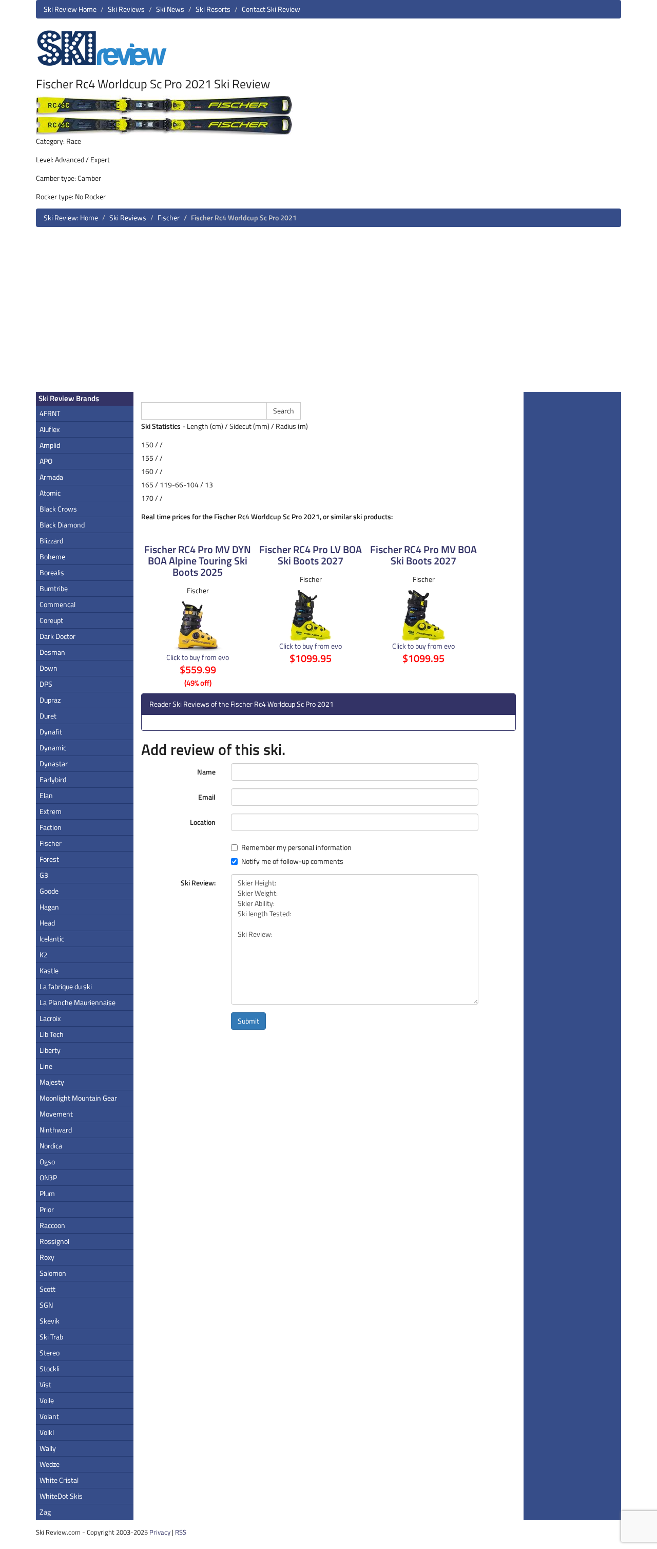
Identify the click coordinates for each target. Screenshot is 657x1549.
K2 (44, 954)
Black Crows (58, 508)
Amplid (50, 445)
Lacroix (50, 1018)
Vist (45, 1384)
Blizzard (51, 540)
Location (203, 822)
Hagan (49, 906)
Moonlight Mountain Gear (78, 1097)
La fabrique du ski (66, 986)
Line (46, 1066)
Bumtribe (54, 588)
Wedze (50, 1464)
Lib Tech (52, 1034)
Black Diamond (62, 524)
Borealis (52, 572)
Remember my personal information (296, 847)
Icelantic (52, 938)
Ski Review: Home (71, 217)
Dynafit (51, 731)
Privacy (159, 1532)
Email (207, 796)
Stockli (50, 1368)
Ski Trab (51, 1336)
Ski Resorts (213, 9)
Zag (45, 1511)
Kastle (49, 970)
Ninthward (56, 1129)
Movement (56, 1113)
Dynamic (53, 747)
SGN (46, 1304)
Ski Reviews (126, 9)
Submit (248, 1020)
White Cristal (59, 1480)
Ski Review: (198, 882)
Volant (49, 1416)
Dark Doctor (57, 636)
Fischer (169, 217)
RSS (180, 1532)
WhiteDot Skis (61, 1495)
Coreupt (51, 620)
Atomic (50, 492)
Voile (47, 1400)
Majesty (52, 1081)
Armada (51, 476)
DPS (46, 683)
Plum (47, 1193)
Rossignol (54, 1241)
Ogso (47, 1161)
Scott (47, 1288)
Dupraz (50, 699)
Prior (47, 1209)
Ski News (170, 9)
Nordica (51, 1145)
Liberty (50, 1050)
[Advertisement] (328, 313)
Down (48, 668)
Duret (48, 715)
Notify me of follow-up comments (292, 861)
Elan (46, 795)
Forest (49, 859)
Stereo (50, 1352)
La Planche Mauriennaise (77, 1002)
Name (206, 771)
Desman (52, 652)
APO (46, 461)
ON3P (48, 1177)
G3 (44, 875)
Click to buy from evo (197, 657)
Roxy (47, 1257)
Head (47, 922)
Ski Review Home (70, 9)
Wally (48, 1448)
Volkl (47, 1432)
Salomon (53, 1273)
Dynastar (54, 763)
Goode (49, 890)
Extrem (51, 811)
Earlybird (53, 779)
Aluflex (50, 429)
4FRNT (50, 413)
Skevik (50, 1320)
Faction (51, 827)
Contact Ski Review (271, 9)
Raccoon (52, 1225)
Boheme (52, 556)
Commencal (57, 604)
